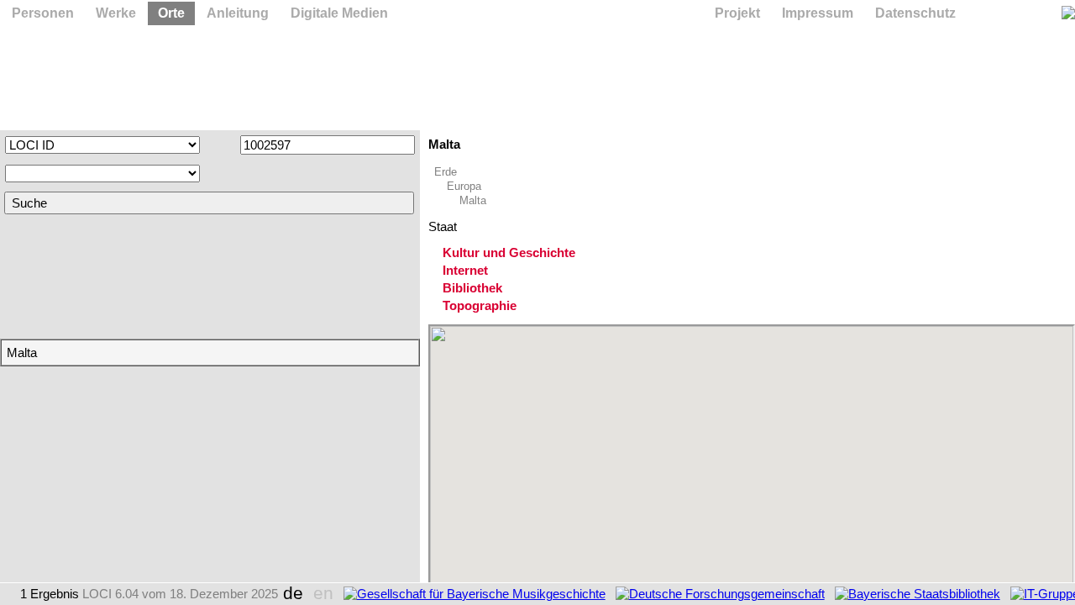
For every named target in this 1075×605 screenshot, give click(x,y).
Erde (445, 172)
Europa (464, 186)
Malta (472, 200)
